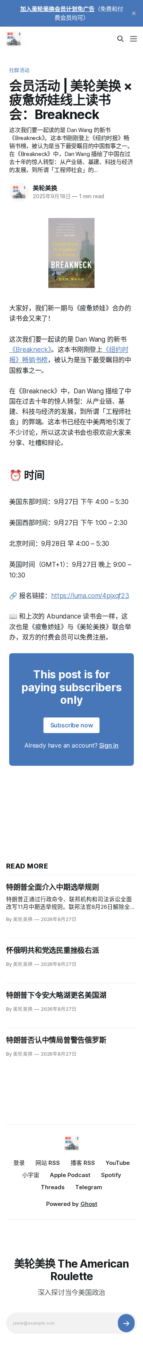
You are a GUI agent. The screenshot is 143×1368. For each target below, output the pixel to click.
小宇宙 (30, 1175)
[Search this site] (120, 39)
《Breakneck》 (30, 349)
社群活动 (19, 70)
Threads (52, 1187)
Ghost (88, 1203)
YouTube (118, 1162)
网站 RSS (47, 1162)
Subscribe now (71, 725)
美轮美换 (45, 188)
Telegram (88, 1187)
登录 (19, 1162)
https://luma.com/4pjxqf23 (90, 596)
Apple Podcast (70, 1175)
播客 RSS (83, 1162)
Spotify (111, 1175)
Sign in (109, 745)
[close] (134, 13)
